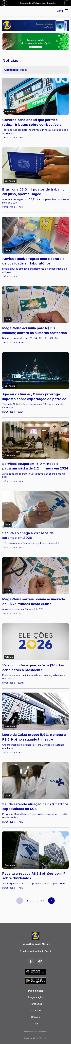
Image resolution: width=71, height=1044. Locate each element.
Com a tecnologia (31, 1038)
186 (42, 900)
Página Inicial (35, 990)
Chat (35, 1023)
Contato (35, 1017)
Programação (35, 997)
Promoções (35, 1003)
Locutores (35, 1010)
